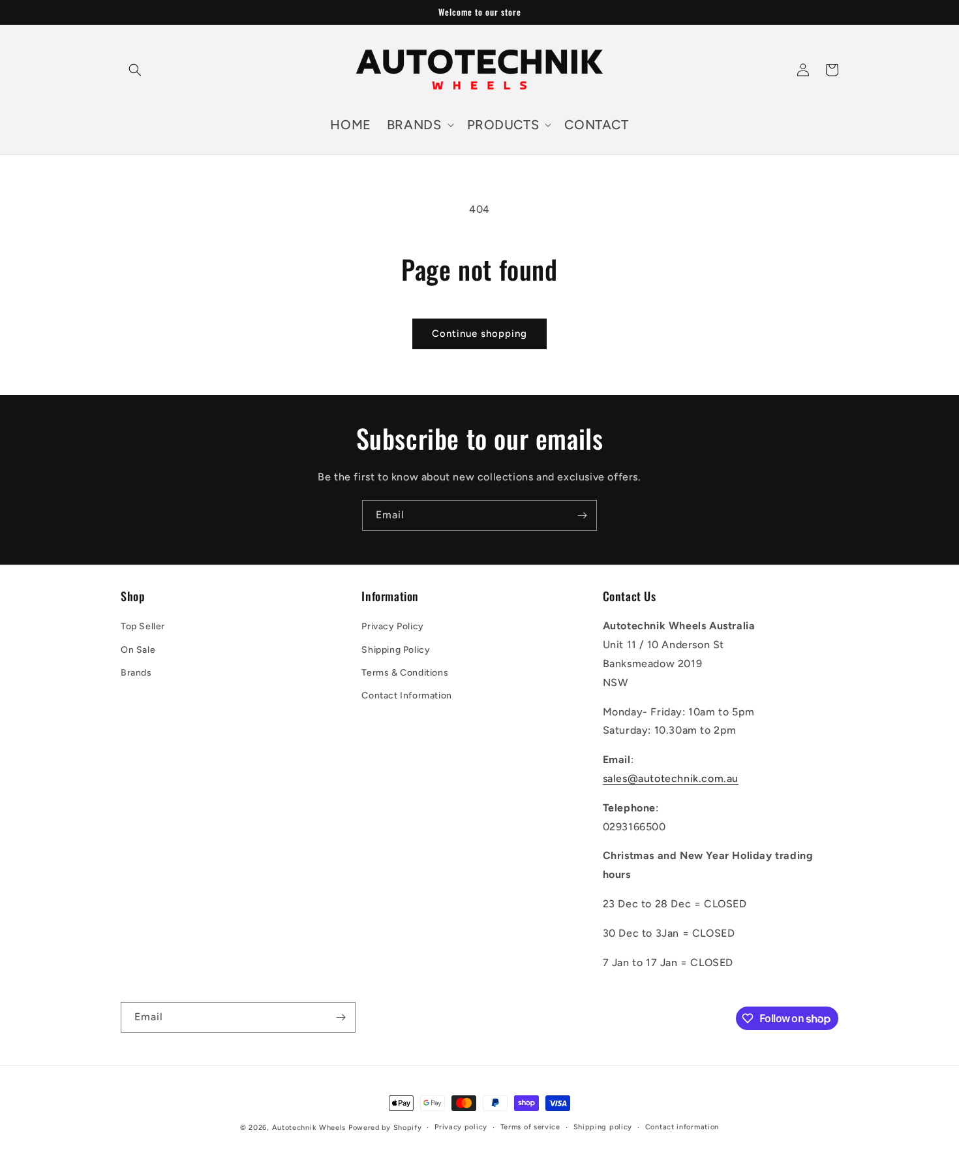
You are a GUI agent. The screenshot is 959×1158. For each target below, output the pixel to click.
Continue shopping (479, 333)
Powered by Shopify (385, 1127)
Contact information (682, 1127)
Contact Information (406, 695)
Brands (136, 672)
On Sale (138, 649)
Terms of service (530, 1127)
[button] (135, 69)
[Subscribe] (582, 515)
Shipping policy (603, 1127)
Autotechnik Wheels (309, 1127)
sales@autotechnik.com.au (670, 778)
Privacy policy (460, 1127)
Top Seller (143, 626)
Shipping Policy (395, 649)
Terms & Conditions (404, 672)
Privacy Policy (392, 626)
